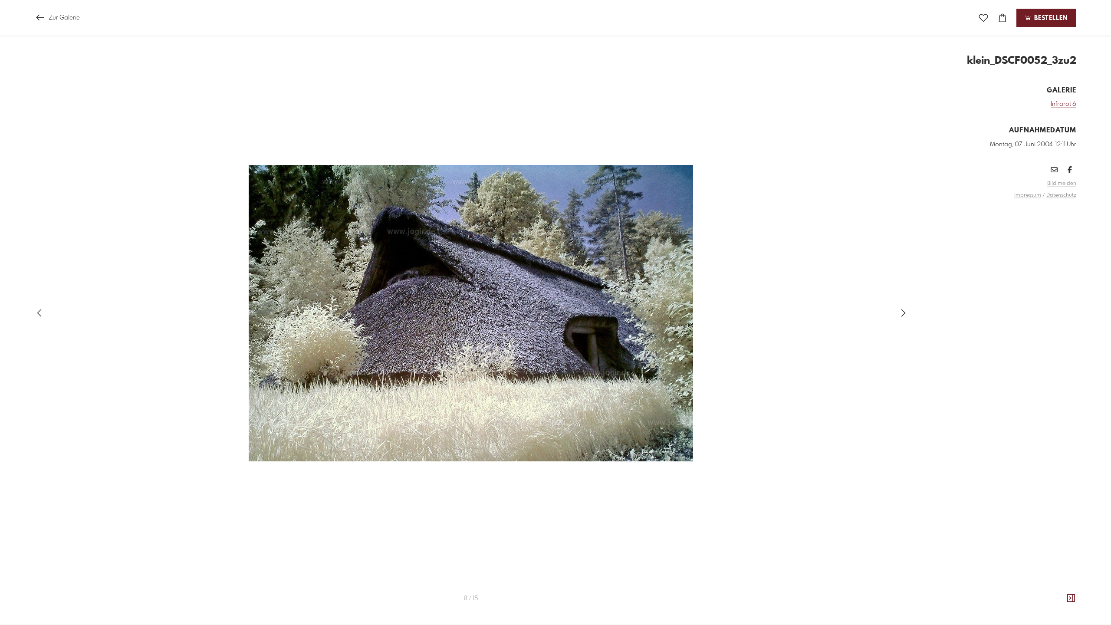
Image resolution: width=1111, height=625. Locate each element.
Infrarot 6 (1063, 104)
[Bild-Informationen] (1071, 598)
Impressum (1027, 195)
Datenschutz (1061, 195)
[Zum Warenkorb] (1002, 18)
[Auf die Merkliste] (983, 18)
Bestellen (1050, 18)
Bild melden (1061, 183)
